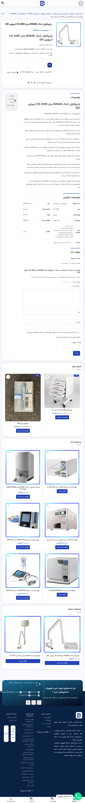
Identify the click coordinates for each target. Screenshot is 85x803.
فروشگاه (48, 720)
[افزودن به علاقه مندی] (47, 377)
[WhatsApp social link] (33, 702)
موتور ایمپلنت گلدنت (27, 768)
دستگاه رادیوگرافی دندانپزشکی (28, 725)
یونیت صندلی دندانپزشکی (29, 720)
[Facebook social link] (40, 82)
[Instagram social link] (39, 702)
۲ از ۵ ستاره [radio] (68, 282)
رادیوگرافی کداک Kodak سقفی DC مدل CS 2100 (25, 656)
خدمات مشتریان (11, 714)
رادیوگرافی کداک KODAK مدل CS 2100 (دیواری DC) (63, 656)
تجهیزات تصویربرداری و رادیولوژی (63, 14)
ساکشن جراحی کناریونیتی (29, 745)
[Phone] (78, 796)
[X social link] (37, 82)
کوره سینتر (30, 785)
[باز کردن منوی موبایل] (81, 3)
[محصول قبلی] (5, 14)
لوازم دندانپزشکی (21, 53)
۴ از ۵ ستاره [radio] (64, 282)
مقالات (48, 727)
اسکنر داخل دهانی (28, 777)
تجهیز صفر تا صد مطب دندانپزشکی (28, 740)
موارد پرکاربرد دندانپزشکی (29, 715)
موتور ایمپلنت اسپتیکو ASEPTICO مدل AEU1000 (23, 540)
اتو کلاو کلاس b (29, 733)
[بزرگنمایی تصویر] (76, 42)
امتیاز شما (76, 282)
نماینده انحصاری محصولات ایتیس (28, 758)
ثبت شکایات (12, 720)
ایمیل (77, 322)
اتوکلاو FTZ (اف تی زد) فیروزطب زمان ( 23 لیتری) (62, 540)
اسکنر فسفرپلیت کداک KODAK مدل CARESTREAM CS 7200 (23, 488)
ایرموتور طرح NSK (22, 423)
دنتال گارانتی (79, 14)
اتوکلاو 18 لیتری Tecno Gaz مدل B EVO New (62, 487)
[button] (12, 72)
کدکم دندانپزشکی (28, 771)
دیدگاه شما (76, 286)
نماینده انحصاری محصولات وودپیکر (28, 753)
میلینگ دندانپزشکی (27, 774)
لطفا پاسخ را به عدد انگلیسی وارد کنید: (68, 337)
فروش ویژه (47, 717)
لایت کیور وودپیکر (28, 736)
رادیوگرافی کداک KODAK (18, 14)
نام (78, 312)
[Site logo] (42, 3)
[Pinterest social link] (34, 82)
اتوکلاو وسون (30, 749)
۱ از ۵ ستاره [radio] (69, 282)
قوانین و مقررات (11, 717)
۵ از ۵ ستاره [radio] (63, 282)
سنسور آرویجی (29, 730)
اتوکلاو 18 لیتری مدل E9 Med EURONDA (62, 591)
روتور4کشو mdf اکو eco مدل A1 (62, 410)
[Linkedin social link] (31, 82)
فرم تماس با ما (46, 724)
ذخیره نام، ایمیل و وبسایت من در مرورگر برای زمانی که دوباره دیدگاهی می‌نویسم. (52, 332)
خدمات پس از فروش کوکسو (27, 764)
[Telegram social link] (28, 82)
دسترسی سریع (46, 714)
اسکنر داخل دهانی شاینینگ (28, 781)
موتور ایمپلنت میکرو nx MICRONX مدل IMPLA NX (23, 591)
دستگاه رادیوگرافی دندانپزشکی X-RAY (39, 14)
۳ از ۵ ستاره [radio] (66, 282)
